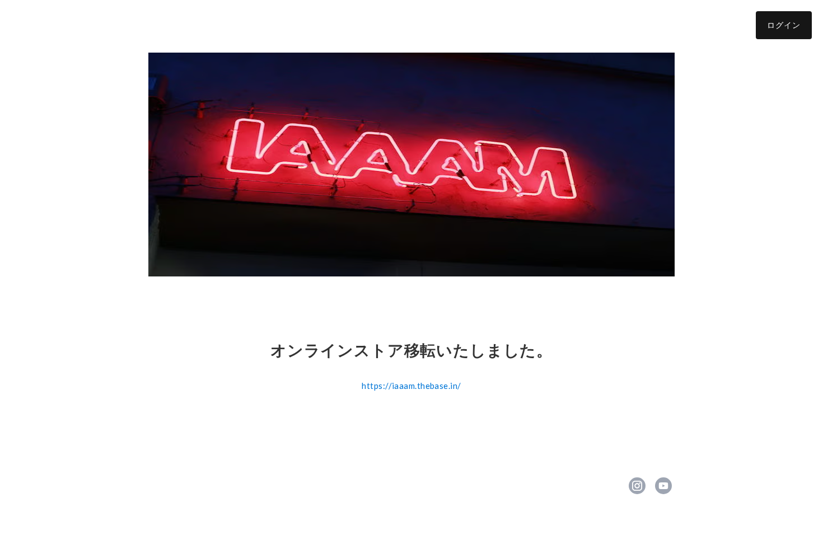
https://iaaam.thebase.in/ (411, 386)
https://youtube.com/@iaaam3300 (663, 485)
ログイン (784, 25)
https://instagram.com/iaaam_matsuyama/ (637, 485)
